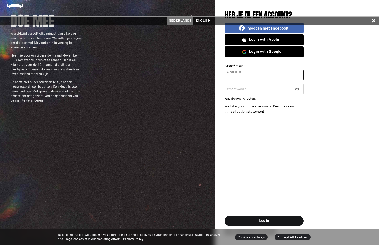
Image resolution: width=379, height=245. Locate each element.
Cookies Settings (251, 237)
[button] (373, 21)
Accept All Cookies (292, 237)
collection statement (247, 112)
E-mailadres (234, 72)
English (203, 21)
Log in (264, 221)
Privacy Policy (133, 239)
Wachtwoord (236, 89)
